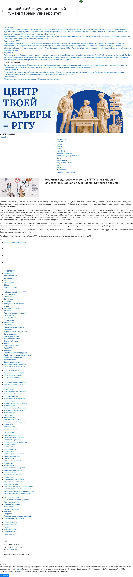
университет (9, 27)
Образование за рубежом (14, 454)
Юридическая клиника (12, 339)
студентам (8, 53)
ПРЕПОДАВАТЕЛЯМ (11, 497)
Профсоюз (99, 72)
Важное (59, 149)
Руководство (57, 29)
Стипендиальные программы (15, 65)
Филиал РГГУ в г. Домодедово (48, 48)
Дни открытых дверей (33, 43)
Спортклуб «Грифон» (124, 55)
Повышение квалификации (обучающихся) (98, 57)
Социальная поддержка (62, 60)
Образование (76, 57)
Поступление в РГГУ (12, 41)
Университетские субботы (108, 43)
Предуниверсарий (68, 46)
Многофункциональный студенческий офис (20, 57)
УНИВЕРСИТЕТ (9, 271)
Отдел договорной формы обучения (25, 60)
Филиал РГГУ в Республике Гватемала (74, 48)
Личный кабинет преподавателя (16, 72)
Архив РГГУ (77, 36)
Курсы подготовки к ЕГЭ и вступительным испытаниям (13, 387)
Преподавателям (10, 70)
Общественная (43, 79)
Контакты (86, 36)
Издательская (55, 79)
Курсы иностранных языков (25, 48)
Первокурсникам (26, 55)
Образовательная (10, 79)
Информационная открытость (33, 34)
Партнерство (62, 170)
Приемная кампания (64, 153)
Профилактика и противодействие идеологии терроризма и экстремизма (17, 357)
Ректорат (48, 29)
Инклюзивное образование (100, 48)
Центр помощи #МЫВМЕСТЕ (37, 39)
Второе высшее (105, 46)
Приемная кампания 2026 (14, 43)
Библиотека (42, 57)
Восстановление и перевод (57, 65)
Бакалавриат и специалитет (15, 399)
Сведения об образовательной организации (21, 29)
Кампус (53, 36)
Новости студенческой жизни (15, 442)
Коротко (60, 146)
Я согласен (4, 575)
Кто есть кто (80, 32)
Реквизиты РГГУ (46, 60)
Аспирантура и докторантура (87, 46)
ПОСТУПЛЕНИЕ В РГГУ (13, 371)
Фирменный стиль (43, 36)
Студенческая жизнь (65, 163)
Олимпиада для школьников (15, 392)
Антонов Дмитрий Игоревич (15, 242)
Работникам (112, 32)
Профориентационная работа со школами (58, 43)
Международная (31, 79)
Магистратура (9, 401)
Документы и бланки (53, 72)
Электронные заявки (65, 36)
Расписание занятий (12, 55)
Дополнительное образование (15, 408)
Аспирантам (123, 65)
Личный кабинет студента (105, 55)
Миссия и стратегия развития (48, 32)
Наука (59, 158)
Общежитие (31, 65)
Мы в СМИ (61, 151)
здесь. (19, 569)
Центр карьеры (53, 57)
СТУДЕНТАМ (9, 433)
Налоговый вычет (13, 62)
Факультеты (95, 29)
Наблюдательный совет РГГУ (15, 292)
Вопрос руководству (122, 36)
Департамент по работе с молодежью (80, 55)
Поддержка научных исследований (39, 74)
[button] (10, 111)
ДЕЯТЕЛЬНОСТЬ (10, 522)
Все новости (61, 139)
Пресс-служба (105, 29)
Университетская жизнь (66, 172)
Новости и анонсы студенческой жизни (49, 55)
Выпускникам (42, 65)
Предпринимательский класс (86, 43)
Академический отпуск (78, 65)
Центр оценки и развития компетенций (102, 65)
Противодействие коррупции (101, 36)
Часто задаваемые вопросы (15, 39)
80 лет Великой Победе (72, 29)
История (115, 29)
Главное (60, 142)
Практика (50, 67)
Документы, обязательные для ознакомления (72, 67)
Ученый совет (90, 32)
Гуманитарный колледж (51, 46)
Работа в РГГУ (101, 32)
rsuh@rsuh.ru (14, 549)
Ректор (41, 29)
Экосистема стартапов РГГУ (35, 67)
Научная (21, 79)
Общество (60, 167)
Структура (86, 29)
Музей (34, 32)
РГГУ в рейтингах (67, 32)
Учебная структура (79, 72)
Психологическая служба (14, 67)
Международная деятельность (68, 156)
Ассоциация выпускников (21, 32)
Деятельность (9, 77)
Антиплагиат (66, 72)
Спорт (59, 165)
